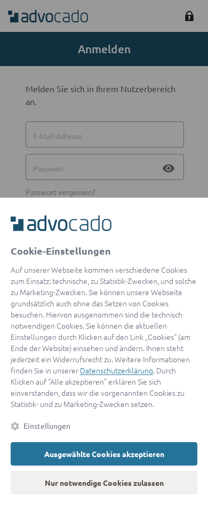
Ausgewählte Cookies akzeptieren (104, 454)
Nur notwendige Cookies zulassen (104, 482)
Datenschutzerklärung (116, 370)
